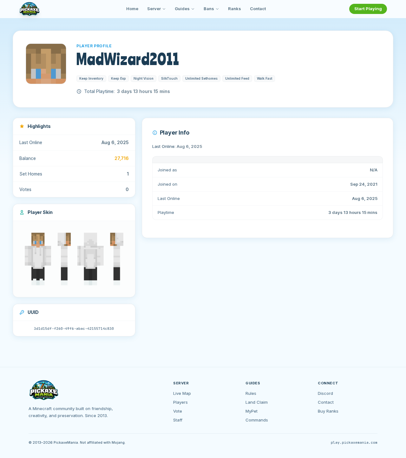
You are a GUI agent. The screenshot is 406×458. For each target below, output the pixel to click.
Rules (251, 393)
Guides (182, 8)
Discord (325, 393)
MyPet (252, 411)
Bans (209, 8)
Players (180, 402)
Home (132, 8)
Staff (177, 419)
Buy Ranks (328, 411)
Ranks (234, 8)
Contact (258, 8)
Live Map (182, 393)
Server (154, 8)
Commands (257, 419)
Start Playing (368, 8)
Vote (177, 411)
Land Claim (257, 402)
